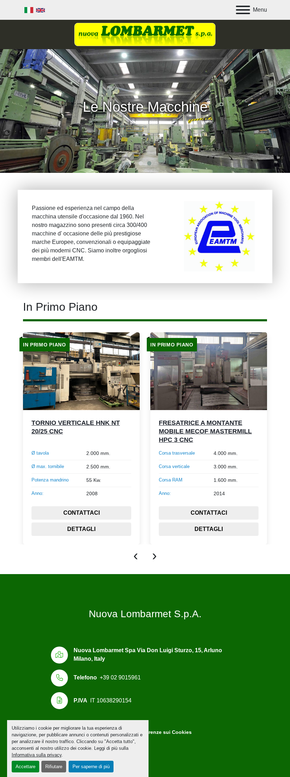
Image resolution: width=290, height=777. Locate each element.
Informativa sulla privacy (37, 755)
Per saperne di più (91, 766)
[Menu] (243, 10)
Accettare (25, 766)
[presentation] (135, 555)
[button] (141, 163)
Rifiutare (53, 766)
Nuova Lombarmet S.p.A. (145, 613)
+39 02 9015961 (120, 677)
